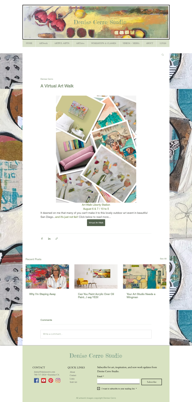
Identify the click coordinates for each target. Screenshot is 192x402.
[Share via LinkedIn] (49, 238)
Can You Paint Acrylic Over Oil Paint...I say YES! (96, 295)
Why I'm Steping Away (42, 294)
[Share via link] (56, 238)
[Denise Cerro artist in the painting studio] (47, 276)
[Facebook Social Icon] (36, 380)
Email (100, 376)
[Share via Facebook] (41, 238)
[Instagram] (58, 380)
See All (163, 258)
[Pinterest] (50, 380)
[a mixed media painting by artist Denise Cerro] (144, 276)
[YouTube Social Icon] (43, 380)
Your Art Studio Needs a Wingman (141, 295)
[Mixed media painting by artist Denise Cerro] (96, 276)
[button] (162, 54)
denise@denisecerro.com (44, 371)
